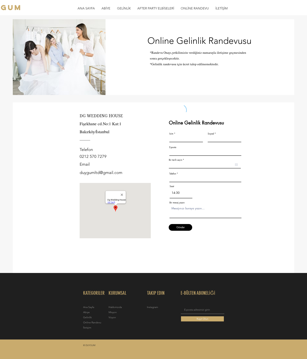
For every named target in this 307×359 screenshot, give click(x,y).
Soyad (211, 134)
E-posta (172, 147)
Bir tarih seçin (177, 160)
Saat (172, 186)
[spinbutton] (181, 193)
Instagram (152, 307)
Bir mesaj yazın (177, 202)
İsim (171, 134)
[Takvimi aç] (236, 164)
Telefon (172, 174)
